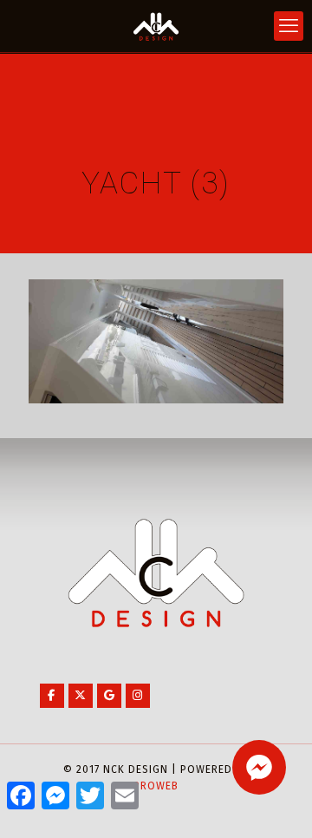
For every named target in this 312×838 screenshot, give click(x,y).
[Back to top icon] (276, 802)
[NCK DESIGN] (156, 26)
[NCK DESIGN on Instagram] (138, 696)
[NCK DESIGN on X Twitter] (80, 696)
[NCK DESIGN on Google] (109, 696)
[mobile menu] (288, 26)
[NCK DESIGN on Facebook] (52, 696)
